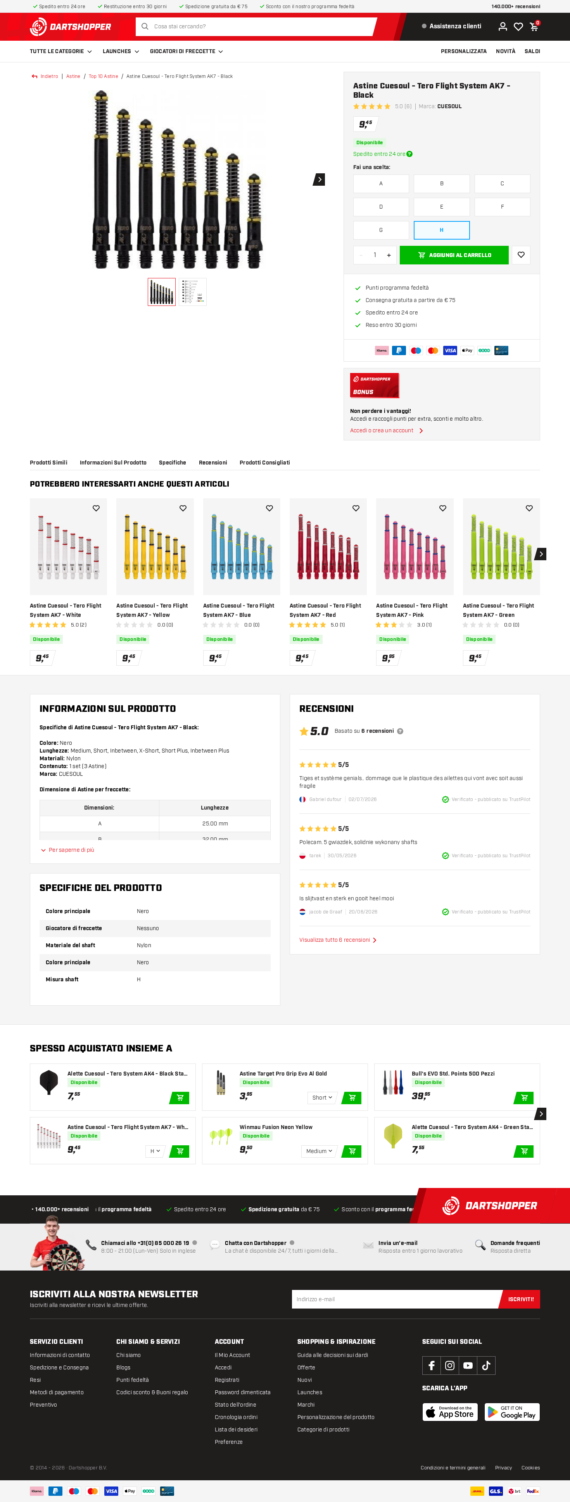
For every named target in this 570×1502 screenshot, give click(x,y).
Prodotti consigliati (265, 462)
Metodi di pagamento (57, 1392)
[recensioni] (400, 731)
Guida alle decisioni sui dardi (332, 1355)
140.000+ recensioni (516, 6)
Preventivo (43, 1405)
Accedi (223, 1367)
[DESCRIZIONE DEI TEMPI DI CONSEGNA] (409, 154)
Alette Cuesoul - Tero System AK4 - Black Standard (127, 1074)
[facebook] (431, 1365)
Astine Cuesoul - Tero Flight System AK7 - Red (325, 611)
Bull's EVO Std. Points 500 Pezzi (453, 1073)
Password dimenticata (243, 1392)
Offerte (306, 1367)
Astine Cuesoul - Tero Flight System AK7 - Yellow (152, 611)
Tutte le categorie (57, 51)
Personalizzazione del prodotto (336, 1417)
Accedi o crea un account (381, 430)
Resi (35, 1380)
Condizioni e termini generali (453, 1468)
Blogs (123, 1367)
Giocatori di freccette (183, 51)
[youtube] (468, 1365)
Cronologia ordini (236, 1417)
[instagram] (449, 1365)
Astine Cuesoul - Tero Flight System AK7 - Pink (411, 611)
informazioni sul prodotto (113, 462)
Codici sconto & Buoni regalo (152, 1392)
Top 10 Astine (103, 76)
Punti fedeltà (132, 1380)
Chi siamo (128, 1355)
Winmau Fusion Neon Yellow (276, 1127)
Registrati (227, 1380)
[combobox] (258, 26)
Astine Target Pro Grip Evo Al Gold (283, 1073)
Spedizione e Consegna (59, 1367)
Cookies (531, 1468)
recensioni (213, 462)
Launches (117, 51)
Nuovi (304, 1380)
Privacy (504, 1468)
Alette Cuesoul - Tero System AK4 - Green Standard (472, 1127)
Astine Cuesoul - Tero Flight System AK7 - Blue (239, 611)
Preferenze (229, 1442)
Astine (73, 76)
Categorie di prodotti (323, 1429)
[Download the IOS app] (450, 1412)
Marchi (306, 1405)
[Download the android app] (512, 1412)
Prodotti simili (48, 462)
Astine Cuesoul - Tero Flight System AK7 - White (65, 611)
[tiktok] (486, 1365)
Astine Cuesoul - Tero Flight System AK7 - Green (498, 611)
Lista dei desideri (236, 1429)
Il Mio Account (232, 1355)
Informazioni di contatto (60, 1355)
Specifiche (173, 462)
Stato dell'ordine (235, 1405)
